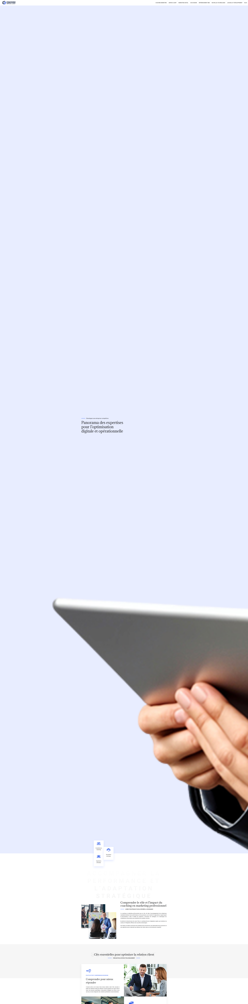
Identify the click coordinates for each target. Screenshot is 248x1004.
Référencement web (204, 2)
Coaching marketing (161, 2)
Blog (245, 2)
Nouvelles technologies (218, 2)
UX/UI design (193, 2)
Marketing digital (183, 2)
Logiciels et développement (234, 2)
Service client (173, 2)
